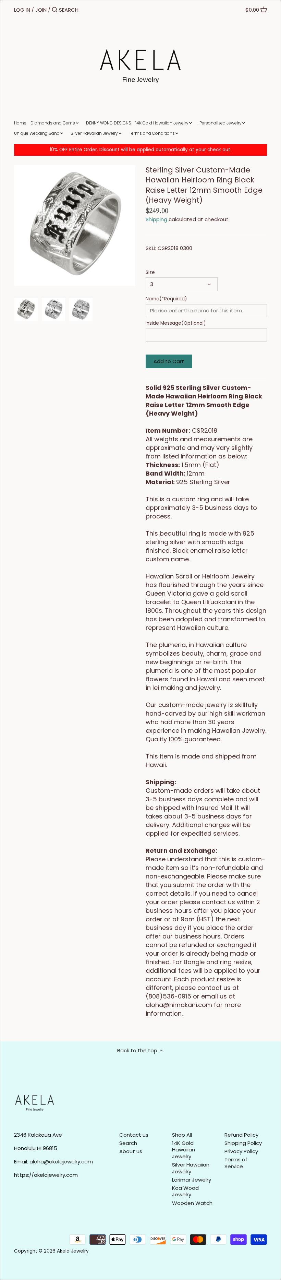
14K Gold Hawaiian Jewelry (183, 1149)
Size (150, 272)
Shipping (156, 219)
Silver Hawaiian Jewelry (190, 1168)
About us (130, 1151)
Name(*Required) (166, 299)
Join (41, 9)
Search (128, 1143)
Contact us (133, 1134)
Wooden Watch (192, 1203)
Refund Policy (241, 1134)
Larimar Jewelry (191, 1179)
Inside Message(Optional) (176, 323)
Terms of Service (235, 1163)
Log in (22, 9)
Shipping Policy (243, 1143)
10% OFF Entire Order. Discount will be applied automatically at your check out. (140, 149)
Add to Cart (169, 361)
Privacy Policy (241, 1151)
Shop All (182, 1134)
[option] (26, 310)
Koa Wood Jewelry (185, 1191)
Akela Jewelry (73, 1251)
